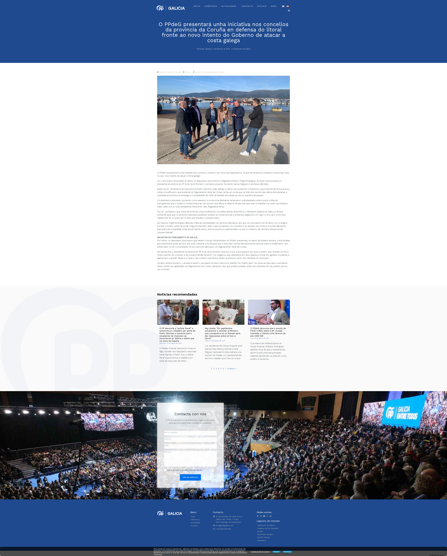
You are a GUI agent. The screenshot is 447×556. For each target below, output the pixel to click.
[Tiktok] (271, 516)
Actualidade (228, 6)
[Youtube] (264, 516)
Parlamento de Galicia (242, 49)
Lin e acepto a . (185, 470)
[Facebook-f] (258, 516)
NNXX (273, 6)
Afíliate (262, 6)
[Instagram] (261, 516)
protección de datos (192, 470)
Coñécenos (210, 6)
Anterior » (232, 368)
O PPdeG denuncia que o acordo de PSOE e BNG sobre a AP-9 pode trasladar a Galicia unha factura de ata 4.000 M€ (268, 332)
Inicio (196, 6)
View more (167, 554)
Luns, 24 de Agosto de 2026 (259, 338)
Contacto (247, 6)
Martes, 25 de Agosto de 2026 (215, 341)
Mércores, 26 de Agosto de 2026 (170, 343)
